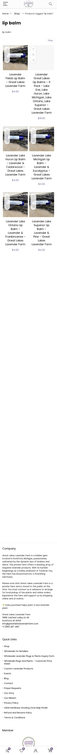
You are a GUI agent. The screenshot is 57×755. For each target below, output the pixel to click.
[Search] (50, 4)
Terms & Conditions (14, 717)
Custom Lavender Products (18, 668)
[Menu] (5, 4)
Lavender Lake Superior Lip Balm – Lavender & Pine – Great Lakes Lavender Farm (42, 232)
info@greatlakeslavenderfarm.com (20, 623)
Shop (17, 13)
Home (5, 13)
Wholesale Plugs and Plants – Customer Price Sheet (28, 662)
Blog (6, 678)
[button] (6, 744)
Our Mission (10, 697)
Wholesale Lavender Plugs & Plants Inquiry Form (29, 656)
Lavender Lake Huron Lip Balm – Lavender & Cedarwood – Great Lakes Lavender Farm (15, 165)
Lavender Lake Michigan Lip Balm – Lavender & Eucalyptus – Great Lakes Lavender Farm (42, 167)
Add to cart (15, 94)
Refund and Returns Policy (18, 712)
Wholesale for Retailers (16, 651)
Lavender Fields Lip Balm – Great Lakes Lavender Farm (15, 80)
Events (7, 673)
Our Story (9, 693)
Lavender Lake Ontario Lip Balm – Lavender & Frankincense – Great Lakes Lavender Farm (15, 232)
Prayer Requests (12, 688)
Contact (8, 683)
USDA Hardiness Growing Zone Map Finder (26, 707)
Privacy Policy (11, 702)
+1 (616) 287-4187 (10, 626)
